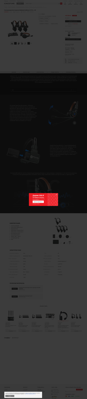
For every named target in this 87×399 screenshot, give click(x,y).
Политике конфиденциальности (30, 393)
